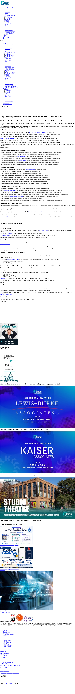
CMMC (4, 80)
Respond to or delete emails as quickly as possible (37, 211)
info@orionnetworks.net (7, 104)
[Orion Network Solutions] (4, 4)
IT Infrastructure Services (10, 64)
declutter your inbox (22, 160)
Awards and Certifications (10, 15)
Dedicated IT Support (9, 60)
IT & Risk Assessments (9, 17)
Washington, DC (8, 97)
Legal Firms (7, 76)
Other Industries (6, 20)
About (4, 6)
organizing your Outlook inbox (13, 259)
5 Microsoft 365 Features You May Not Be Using (9, 610)
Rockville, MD (8, 92)
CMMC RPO (7, 83)
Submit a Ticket (8, 99)
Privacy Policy (5, 690)
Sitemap (4, 689)
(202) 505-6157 (3, 673)
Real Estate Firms (8, 24)
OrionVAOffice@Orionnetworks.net (13, 665)
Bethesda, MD (8, 90)
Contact (4, 98)
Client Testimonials (8, 10)
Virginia (6, 93)
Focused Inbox (6, 235)
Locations (4, 88)
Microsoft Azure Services (10, 31)
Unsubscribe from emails (5, 244)
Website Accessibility (7, 692)
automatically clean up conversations (16, 196)
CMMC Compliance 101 (9, 81)
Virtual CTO (7, 29)
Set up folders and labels (43, 230)
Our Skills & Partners (9, 9)
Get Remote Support (9, 101)
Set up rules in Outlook (4, 216)
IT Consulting (7, 61)
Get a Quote (5, 36)
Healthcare (7, 21)
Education (7, 25)
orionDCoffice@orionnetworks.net (13, 673)
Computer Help (8, 59)
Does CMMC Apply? (9, 85)
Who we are (7, 12)
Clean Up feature (9, 233)
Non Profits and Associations (8, 634)
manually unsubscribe (21, 156)
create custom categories (30, 169)
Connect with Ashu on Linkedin (6, 294)
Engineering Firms (8, 23)
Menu (4, 38)
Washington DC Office (4, 667)
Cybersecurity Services (9, 56)
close (2, 40)
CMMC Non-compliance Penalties (11, 87)
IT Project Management (9, 67)
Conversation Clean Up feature (10, 190)
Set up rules (2, 278)
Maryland (7, 89)
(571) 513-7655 (6, 37)
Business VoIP (8, 34)
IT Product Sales (8, 66)
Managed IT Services (9, 27)
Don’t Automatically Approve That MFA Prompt (9, 569)
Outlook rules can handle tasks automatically (8, 138)
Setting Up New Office (7, 642)
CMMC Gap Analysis (9, 84)
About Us (4, 43)
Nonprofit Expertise (6, 16)
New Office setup (8, 71)
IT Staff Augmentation (9, 33)
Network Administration (9, 69)
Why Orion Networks (9, 7)
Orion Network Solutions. (8, 683)
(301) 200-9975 (3, 657)
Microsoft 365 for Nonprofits (10, 55)
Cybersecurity (7, 18)
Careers (6, 13)
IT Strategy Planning (9, 30)
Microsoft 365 (7, 19)
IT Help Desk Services (9, 32)
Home (4, 42)
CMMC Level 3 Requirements (10, 86)
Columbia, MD (8, 91)
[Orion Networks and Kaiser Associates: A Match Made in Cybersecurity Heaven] (37, 452)
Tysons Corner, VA (8, 95)
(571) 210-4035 (3, 665)
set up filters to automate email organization (37, 132)
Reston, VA (7, 94)
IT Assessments (8, 54)
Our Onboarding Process (9, 8)
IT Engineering (8, 62)
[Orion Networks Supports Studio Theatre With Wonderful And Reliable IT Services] (37, 498)
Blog (6, 14)
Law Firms (7, 22)
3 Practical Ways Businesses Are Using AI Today (9, 545)
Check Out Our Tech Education (6, 612)
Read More (2, 546)
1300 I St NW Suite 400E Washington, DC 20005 (5, 670)
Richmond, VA (8, 96)
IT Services (5, 26)
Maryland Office (3, 651)
